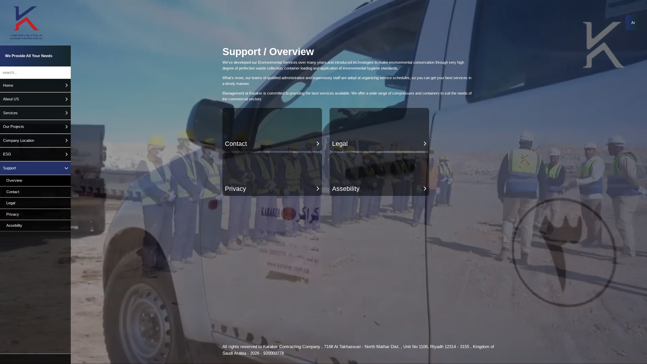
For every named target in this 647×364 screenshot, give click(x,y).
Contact (12, 192)
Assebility (14, 225)
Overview (14, 180)
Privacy (12, 214)
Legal (10, 203)
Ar (633, 22)
